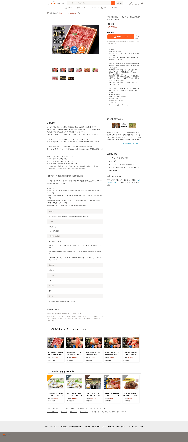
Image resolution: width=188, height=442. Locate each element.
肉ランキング (73, 412)
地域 (95, 7)
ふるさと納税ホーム (52, 408)
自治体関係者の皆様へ (76, 427)
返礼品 (70, 7)
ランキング (82, 7)
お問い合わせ (120, 427)
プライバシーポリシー (52, 427)
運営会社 (64, 427)
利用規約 (87, 427)
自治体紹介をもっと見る (130, 143)
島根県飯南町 (54, 13)
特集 (105, 7)
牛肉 (66, 408)
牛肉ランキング (84, 412)
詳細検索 (119, 3)
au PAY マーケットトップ (135, 427)
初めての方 (117, 7)
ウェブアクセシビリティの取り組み (103, 427)
